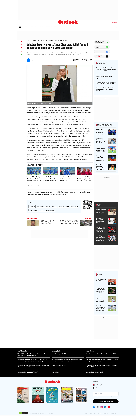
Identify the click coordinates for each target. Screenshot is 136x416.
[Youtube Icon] (109, 407)
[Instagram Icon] (101, 407)
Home (28, 40)
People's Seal (33, 210)
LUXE (54, 27)
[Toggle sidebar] (20, 27)
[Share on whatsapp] (21, 50)
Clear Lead (74, 206)
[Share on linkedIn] (21, 47)
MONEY (32, 27)
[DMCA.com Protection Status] (23, 413)
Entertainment (37, 194)
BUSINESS (25, 27)
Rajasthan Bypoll (64, 206)
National (35, 40)
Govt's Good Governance (47, 210)
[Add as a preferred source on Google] (21, 53)
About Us (85, 413)
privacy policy (110, 396)
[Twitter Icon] (98, 407)
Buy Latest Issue (101, 388)
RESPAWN (49, 27)
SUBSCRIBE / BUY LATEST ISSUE (105, 401)
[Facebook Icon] (94, 407)
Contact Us (92, 413)
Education (46, 194)
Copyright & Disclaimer (102, 413)
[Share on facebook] (21, 41)
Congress (32, 206)
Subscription (100, 385)
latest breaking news (43, 192)
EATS (43, 27)
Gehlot (54, 206)
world (64, 194)
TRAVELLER (38, 27)
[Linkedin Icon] (105, 407)
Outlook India (58, 192)
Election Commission (43, 206)
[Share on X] (21, 44)
